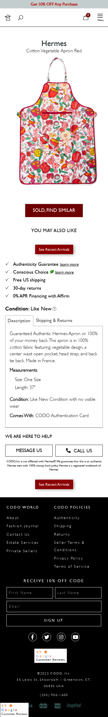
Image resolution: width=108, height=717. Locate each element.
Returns (62, 534)
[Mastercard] (43, 706)
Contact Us (18, 534)
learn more (69, 264)
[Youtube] (75, 637)
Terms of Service (72, 566)
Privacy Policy (68, 558)
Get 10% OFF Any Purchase (54, 4)
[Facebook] (32, 637)
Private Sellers (22, 551)
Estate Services (23, 542)
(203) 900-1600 (54, 695)
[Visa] (29, 706)
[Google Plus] (46, 637)
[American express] (58, 706)
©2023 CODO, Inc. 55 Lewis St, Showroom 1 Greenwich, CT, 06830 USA (54, 680)
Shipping (63, 526)
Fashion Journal (23, 526)
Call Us (83, 451)
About (13, 518)
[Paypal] (74, 706)
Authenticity (67, 518)
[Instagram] (61, 637)
